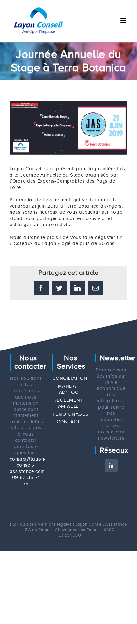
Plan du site (22, 524)
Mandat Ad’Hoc (68, 389)
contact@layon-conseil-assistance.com (28, 465)
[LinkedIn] (111, 465)
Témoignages (68, 414)
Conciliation (68, 378)
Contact (68, 421)
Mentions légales (54, 524)
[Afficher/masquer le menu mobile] (123, 20)
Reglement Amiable (68, 403)
